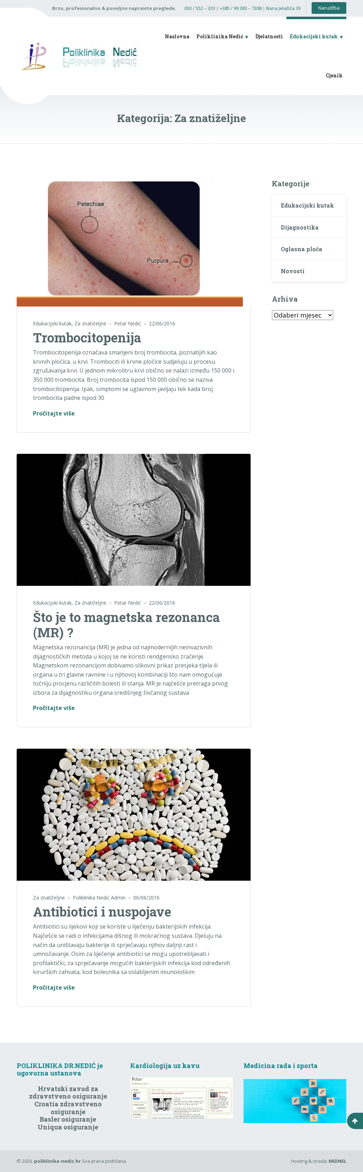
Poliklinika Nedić (219, 36)
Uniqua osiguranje (68, 1127)
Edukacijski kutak (314, 36)
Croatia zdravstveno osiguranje (68, 1108)
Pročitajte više (54, 413)
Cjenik (334, 75)
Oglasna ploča (301, 249)
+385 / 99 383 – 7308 (241, 8)
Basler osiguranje (68, 1119)
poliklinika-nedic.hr (57, 1161)
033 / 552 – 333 (199, 8)
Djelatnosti (269, 36)
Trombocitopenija (87, 337)
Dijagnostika (300, 227)
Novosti (293, 271)
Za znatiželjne (90, 323)
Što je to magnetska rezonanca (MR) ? (126, 625)
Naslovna (177, 36)
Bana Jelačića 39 (283, 8)
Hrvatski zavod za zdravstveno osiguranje (68, 1092)
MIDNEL (337, 1161)
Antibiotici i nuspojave (102, 911)
